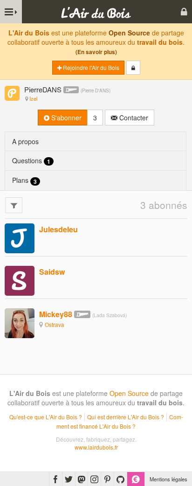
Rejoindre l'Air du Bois (90, 67)
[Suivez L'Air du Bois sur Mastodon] (81, 479)
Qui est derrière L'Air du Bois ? (125, 417)
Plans (24, 180)
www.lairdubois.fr (96, 447)
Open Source (129, 32)
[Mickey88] (19, 322)
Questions (31, 161)
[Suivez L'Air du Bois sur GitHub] (120, 479)
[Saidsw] (19, 280)
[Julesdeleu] (19, 237)
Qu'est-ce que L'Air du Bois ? (45, 417)
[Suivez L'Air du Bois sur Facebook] (55, 479)
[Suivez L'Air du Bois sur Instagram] (94, 479)
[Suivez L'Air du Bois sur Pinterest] (107, 479)
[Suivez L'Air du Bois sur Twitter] (68, 479)
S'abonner (65, 117)
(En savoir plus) (96, 52)
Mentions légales (168, 479)
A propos (25, 141)
